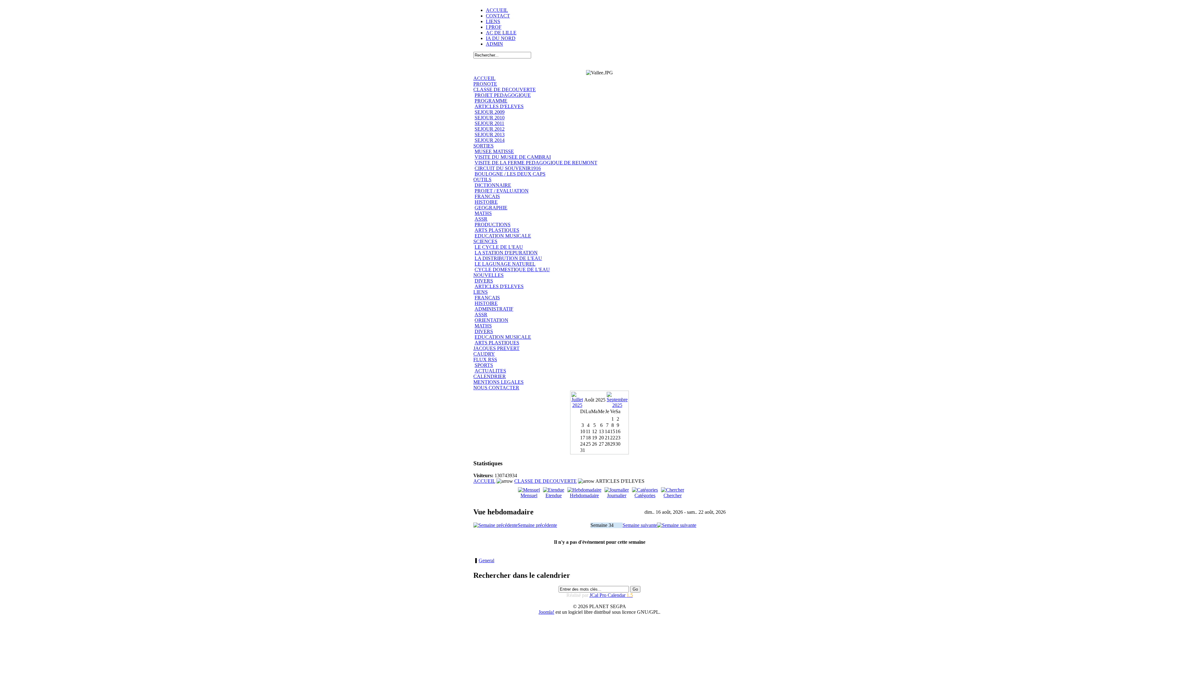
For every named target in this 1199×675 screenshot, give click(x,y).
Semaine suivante (640, 525)
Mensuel (529, 495)
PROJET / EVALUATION (502, 190)
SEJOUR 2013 (490, 134)
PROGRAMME (491, 100)
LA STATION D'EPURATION (506, 252)
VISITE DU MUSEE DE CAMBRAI (513, 157)
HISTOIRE (486, 202)
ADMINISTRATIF (494, 309)
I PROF (493, 27)
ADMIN (494, 44)
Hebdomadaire (584, 495)
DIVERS (484, 280)
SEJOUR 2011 (489, 123)
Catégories (644, 495)
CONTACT (498, 15)
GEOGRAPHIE (491, 207)
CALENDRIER (489, 376)
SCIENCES (485, 241)
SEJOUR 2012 (490, 129)
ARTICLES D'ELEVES (499, 106)
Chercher (673, 495)
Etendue (553, 495)
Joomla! (546, 612)
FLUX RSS (485, 359)
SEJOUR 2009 (490, 112)
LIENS (493, 21)
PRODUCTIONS (493, 224)
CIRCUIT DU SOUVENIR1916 (508, 168)
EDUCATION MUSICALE (503, 235)
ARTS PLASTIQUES (497, 230)
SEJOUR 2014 (490, 140)
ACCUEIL (497, 10)
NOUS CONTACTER (496, 387)
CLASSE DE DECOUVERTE (504, 89)
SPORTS (484, 365)
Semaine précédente (537, 525)
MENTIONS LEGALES (498, 382)
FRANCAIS (487, 196)
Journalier (616, 495)
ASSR (481, 219)
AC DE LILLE (501, 32)
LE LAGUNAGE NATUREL (505, 264)
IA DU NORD (501, 38)
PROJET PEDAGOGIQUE (503, 95)
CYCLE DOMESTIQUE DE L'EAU (512, 269)
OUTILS (482, 179)
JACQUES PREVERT (496, 348)
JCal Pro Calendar (611, 595)
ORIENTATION (491, 320)
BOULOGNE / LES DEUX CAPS (510, 174)
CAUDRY (484, 354)
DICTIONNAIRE (493, 185)
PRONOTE (485, 84)
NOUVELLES (488, 275)
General (486, 560)
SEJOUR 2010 (490, 117)
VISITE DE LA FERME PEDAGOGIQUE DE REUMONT (536, 162)
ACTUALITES (490, 370)
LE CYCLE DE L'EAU (499, 247)
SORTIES (483, 145)
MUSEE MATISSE (494, 151)
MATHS (483, 213)
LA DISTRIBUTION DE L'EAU (508, 258)
